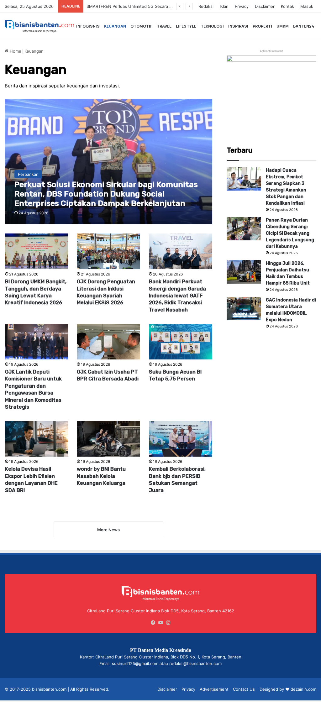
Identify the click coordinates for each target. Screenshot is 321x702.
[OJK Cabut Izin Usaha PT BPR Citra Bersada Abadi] (108, 341)
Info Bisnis (88, 26)
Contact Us (244, 689)
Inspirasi (238, 26)
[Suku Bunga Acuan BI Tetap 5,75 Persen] (180, 341)
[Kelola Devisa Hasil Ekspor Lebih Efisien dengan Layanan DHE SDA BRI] (36, 439)
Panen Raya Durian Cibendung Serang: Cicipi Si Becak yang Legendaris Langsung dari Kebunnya (290, 233)
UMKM (282, 26)
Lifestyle (186, 26)
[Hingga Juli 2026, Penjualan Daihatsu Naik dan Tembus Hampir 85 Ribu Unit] (244, 272)
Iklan (224, 6)
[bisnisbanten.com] (39, 26)
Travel (164, 26)
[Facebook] (153, 622)
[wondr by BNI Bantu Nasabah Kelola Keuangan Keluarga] (108, 439)
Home (14, 51)
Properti (262, 26)
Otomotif (141, 26)
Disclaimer (265, 6)
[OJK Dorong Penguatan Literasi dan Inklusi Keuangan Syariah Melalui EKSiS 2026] (108, 251)
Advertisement (214, 689)
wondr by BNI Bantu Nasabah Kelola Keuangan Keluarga (101, 476)
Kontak (287, 6)
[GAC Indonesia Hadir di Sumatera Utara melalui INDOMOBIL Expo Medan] (244, 308)
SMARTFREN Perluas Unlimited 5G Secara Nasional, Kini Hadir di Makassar (159, 6)
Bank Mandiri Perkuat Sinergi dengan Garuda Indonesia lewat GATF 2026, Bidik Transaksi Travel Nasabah (177, 296)
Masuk (306, 6)
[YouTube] (160, 622)
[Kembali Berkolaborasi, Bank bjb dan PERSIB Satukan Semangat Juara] (180, 439)
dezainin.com (303, 689)
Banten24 (303, 26)
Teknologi (212, 26)
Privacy (242, 6)
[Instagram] (168, 622)
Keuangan (115, 26)
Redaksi (205, 6)
